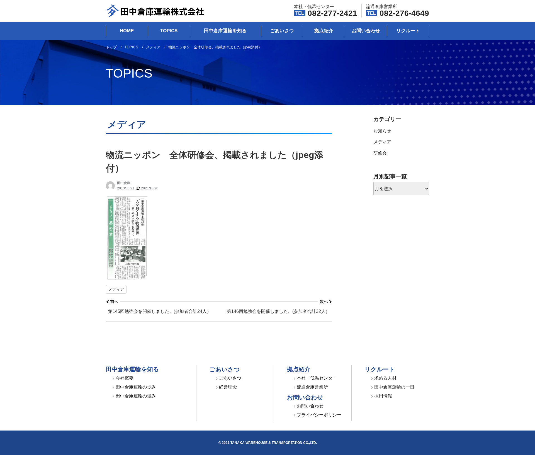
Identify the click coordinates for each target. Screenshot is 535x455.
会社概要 (124, 378)
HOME (127, 30)
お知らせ (382, 130)
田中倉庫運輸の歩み (136, 387)
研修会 (380, 153)
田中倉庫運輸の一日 (394, 387)
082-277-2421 (332, 13)
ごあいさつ (282, 30)
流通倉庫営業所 (312, 387)
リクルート (408, 30)
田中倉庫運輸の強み (136, 396)
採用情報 (383, 396)
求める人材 (385, 378)
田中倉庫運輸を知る (225, 30)
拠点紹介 (323, 30)
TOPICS (168, 30)
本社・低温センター (317, 378)
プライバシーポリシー (319, 414)
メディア (116, 289)
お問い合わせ (366, 30)
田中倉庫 (123, 183)
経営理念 (228, 387)
